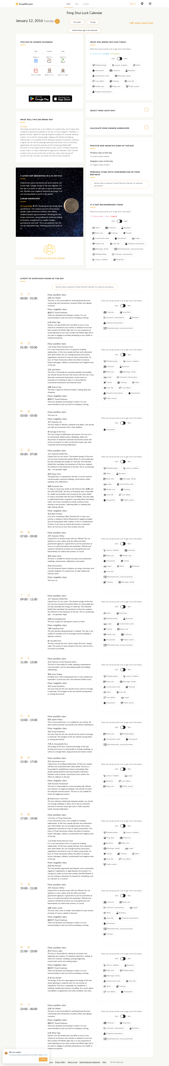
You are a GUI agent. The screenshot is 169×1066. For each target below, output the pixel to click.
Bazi (76, 4)
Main (68, 4)
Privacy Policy (60, 1062)
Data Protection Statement (90, 1062)
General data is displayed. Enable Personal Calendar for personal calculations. (118, 184)
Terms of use (72, 1062)
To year (93, 22)
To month (77, 22)
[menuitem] (68, 4)
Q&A (104, 1062)
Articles (86, 4)
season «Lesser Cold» (141, 22)
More (45, 1055)
